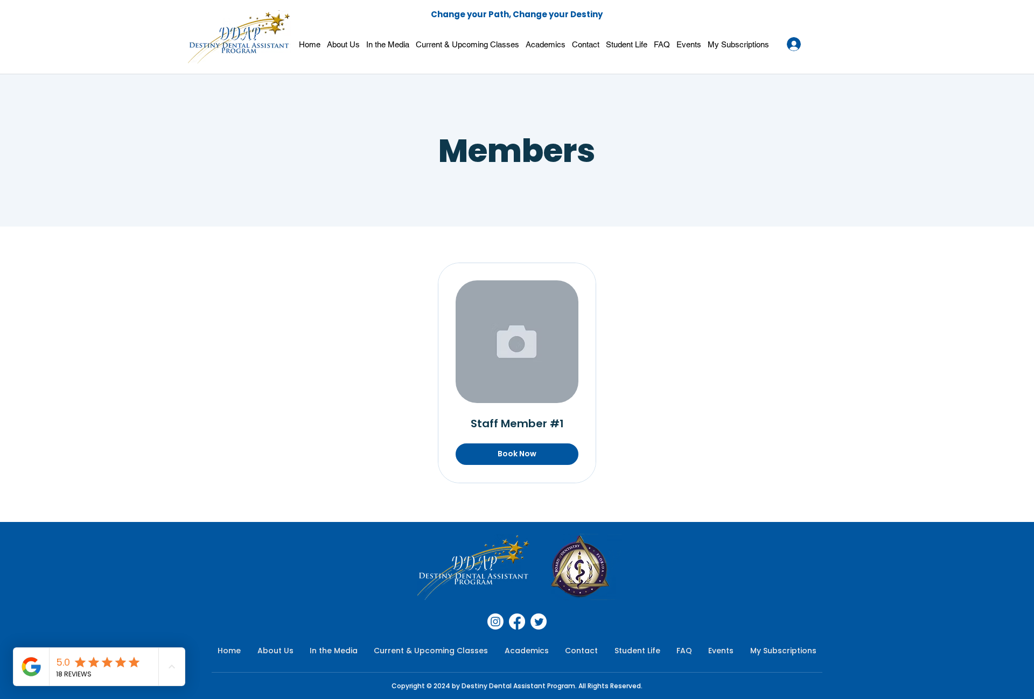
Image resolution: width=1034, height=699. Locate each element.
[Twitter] (538, 621)
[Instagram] (495, 621)
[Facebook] (517, 621)
